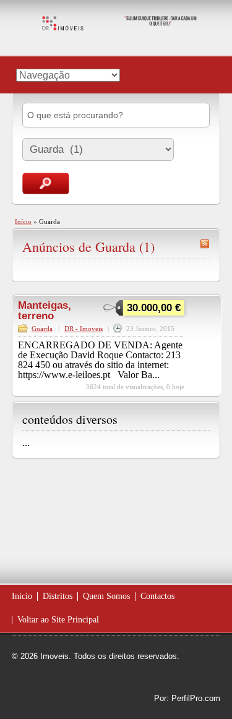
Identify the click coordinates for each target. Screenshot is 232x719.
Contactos (157, 596)
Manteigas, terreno (44, 310)
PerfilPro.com (195, 698)
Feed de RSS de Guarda (205, 244)
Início (23, 221)
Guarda (42, 328)
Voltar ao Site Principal (58, 619)
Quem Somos (106, 596)
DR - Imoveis (83, 328)
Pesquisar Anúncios (45, 183)
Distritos (57, 596)
